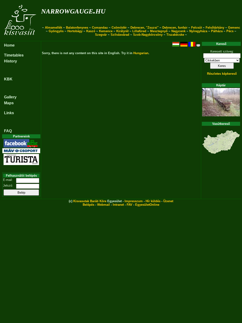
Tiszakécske (175, 34)
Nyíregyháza (198, 31)
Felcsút (196, 27)
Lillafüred (139, 31)
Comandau (100, 27)
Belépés (88, 204)
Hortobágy (74, 31)
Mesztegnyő (159, 31)
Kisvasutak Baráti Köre (89, 201)
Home (9, 45)
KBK (8, 79)
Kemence (105, 31)
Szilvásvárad (120, 34)
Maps (9, 103)
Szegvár (101, 34)
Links (9, 113)
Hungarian (140, 53)
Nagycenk (178, 31)
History (10, 61)
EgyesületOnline (147, 204)
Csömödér (119, 27)
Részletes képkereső (222, 73)
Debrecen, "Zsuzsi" (144, 27)
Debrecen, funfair (174, 27)
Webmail (103, 204)
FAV (129, 204)
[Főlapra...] (20, 38)
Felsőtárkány (215, 27)
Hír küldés (153, 201)
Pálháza (217, 31)
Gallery (10, 97)
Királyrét (122, 31)
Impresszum (134, 201)
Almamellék (53, 27)
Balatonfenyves (77, 27)
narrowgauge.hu (73, 10)
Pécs (229, 31)
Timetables (14, 55)
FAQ (8, 131)
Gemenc (234, 27)
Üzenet (168, 201)
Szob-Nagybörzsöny (148, 34)
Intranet (118, 204)
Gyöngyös (56, 31)
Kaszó (90, 31)
